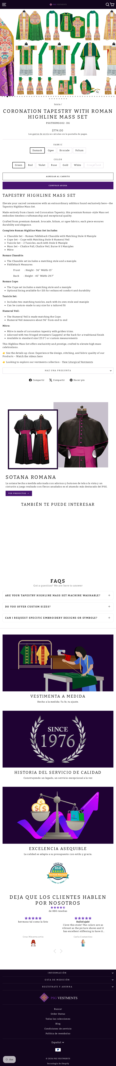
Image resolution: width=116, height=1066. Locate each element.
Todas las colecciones (58, 1019)
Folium (79, 150)
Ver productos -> (18, 493)
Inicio (57, 104)
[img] (58, 907)
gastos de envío (40, 134)
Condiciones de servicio (58, 1028)
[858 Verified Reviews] (58, 885)
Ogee (51, 150)
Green (19, 165)
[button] (55, 951)
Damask (37, 150)
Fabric (58, 144)
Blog (58, 1023)
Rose (54, 165)
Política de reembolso (58, 1033)
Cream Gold (94, 165)
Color (58, 159)
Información (57, 973)
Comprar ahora (58, 186)
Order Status (58, 1014)
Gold (65, 165)
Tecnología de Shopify (58, 1064)
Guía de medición (57, 980)
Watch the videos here (29, 356)
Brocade (65, 150)
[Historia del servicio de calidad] (58, 739)
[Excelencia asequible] (58, 815)
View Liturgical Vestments (77, 362)
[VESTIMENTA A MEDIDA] (58, 663)
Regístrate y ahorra (57, 987)
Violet (42, 165)
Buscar (58, 1009)
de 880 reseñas (58, 911)
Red (30, 165)
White (77, 165)
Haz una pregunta (58, 370)
